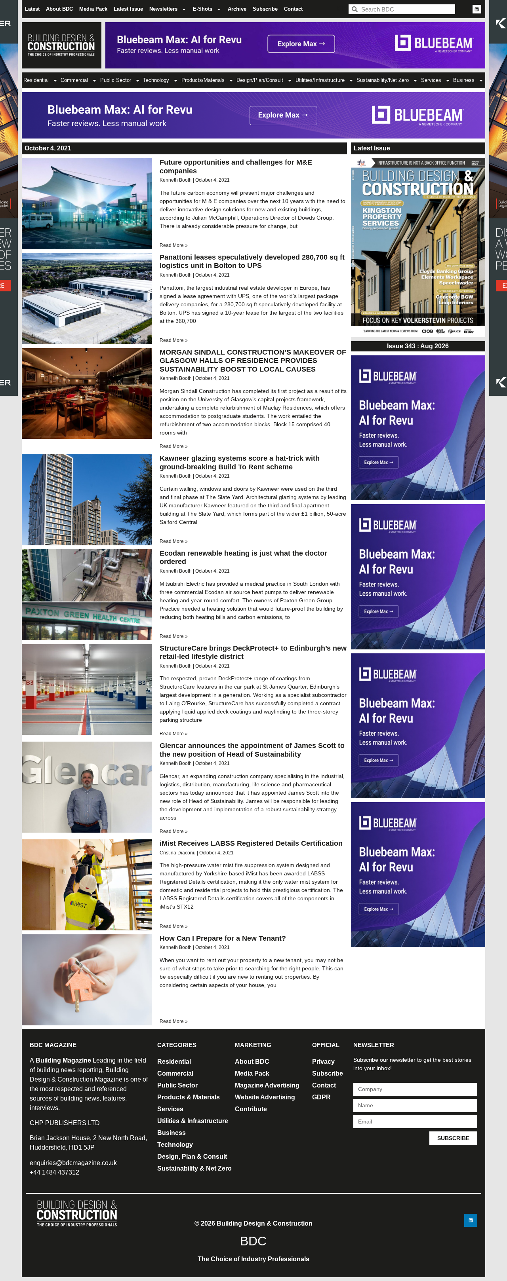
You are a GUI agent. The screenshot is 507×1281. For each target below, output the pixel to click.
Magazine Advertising (267, 1085)
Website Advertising (265, 1097)
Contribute (251, 1109)
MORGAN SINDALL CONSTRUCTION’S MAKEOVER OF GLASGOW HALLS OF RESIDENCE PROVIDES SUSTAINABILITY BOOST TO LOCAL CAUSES (253, 360)
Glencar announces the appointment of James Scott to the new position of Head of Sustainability (252, 750)
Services (431, 80)
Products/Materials (203, 80)
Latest (32, 9)
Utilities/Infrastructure (320, 80)
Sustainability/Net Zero (382, 80)
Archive (237, 9)
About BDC (59, 9)
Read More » (174, 245)
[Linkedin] (477, 9)
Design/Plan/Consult (259, 80)
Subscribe (265, 9)
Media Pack (93, 9)
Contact (293, 9)
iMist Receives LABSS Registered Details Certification (251, 843)
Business (464, 80)
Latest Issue (128, 9)
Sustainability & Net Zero (194, 1168)
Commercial (74, 80)
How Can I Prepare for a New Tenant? (223, 938)
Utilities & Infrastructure (192, 1121)
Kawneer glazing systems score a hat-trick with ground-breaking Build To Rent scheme (240, 462)
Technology (156, 80)
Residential (36, 80)
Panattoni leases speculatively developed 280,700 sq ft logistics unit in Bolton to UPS (252, 261)
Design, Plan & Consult (192, 1156)
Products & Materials (188, 1097)
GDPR (321, 1097)
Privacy (323, 1061)
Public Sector (115, 80)
